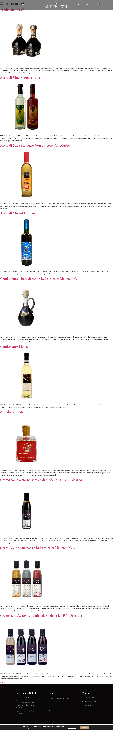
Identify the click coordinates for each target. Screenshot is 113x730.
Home (24, 4)
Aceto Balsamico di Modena (59, 699)
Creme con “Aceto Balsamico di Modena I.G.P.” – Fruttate (41, 615)
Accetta (84, 727)
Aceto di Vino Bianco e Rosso (20, 77)
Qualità (77, 4)
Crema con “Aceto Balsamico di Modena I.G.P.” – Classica (41, 480)
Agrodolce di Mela (13, 412)
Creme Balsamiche (55, 703)
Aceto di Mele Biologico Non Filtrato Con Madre (35, 145)
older (2, 682)
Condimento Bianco (14, 346)
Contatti (89, 4)
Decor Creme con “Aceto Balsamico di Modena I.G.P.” (38, 548)
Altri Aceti (52, 707)
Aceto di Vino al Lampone (18, 213)
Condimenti (53, 711)
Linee (34, 4)
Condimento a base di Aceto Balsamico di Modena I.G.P (39, 279)
